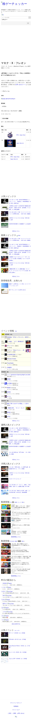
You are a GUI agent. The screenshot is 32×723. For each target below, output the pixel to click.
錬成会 (9, 412)
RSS (19, 235)
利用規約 (16, 706)
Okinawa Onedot (11, 359)
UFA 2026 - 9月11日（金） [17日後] (17, 639)
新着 (16, 502)
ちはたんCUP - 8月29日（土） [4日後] (18, 658)
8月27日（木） (5, 401)
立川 (2, 607)
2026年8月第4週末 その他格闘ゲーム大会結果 (20, 224)
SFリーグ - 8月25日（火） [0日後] (17, 633)
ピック (19, 502)
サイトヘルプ (16, 710)
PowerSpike (10, 363)
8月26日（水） (5, 372)
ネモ (2, 616)
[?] (10, 502)
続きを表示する (16, 624)
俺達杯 (9, 387)
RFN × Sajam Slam (20, 135)
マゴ (2, 620)
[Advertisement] (16, 42)
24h (13, 541)
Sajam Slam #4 (20, 143)
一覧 (16, 331)
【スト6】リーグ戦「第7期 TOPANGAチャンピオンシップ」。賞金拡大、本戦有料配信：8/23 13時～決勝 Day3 (20, 201)
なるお (3, 599)
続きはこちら (16, 231)
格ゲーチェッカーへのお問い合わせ (17, 289)
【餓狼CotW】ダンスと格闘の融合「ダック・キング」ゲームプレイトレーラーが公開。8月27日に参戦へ (19, 270)
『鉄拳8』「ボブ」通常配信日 (16, 341)
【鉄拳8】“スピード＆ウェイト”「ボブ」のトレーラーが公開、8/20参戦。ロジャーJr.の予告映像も (19, 258)
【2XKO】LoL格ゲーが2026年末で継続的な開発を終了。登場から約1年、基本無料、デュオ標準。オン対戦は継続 (19, 207)
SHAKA (5, 583)
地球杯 (9, 392)
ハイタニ (4, 587)
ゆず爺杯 (9, 383)
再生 (23, 502)
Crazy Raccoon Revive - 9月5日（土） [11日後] (19, 646)
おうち (9, 396)
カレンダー (17, 630)
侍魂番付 (9, 367)
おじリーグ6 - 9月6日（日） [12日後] (17, 652)
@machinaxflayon (10, 98)
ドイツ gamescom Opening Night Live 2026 (18, 374)
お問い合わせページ (20, 84)
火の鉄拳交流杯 (11, 354)
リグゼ (5, 612)
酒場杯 (9, 379)
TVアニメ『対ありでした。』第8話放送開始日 (19, 350)
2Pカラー (4, 19)
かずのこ (4, 591)
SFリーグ (9, 346)
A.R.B (8, 416)
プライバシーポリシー (16, 703)
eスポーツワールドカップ (15, 479)
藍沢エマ (5, 603)
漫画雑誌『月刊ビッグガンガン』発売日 (18, 337)
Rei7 (4, 595)
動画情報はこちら (16, 537)
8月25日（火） (9, 334)
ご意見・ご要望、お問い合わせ (16, 713)
